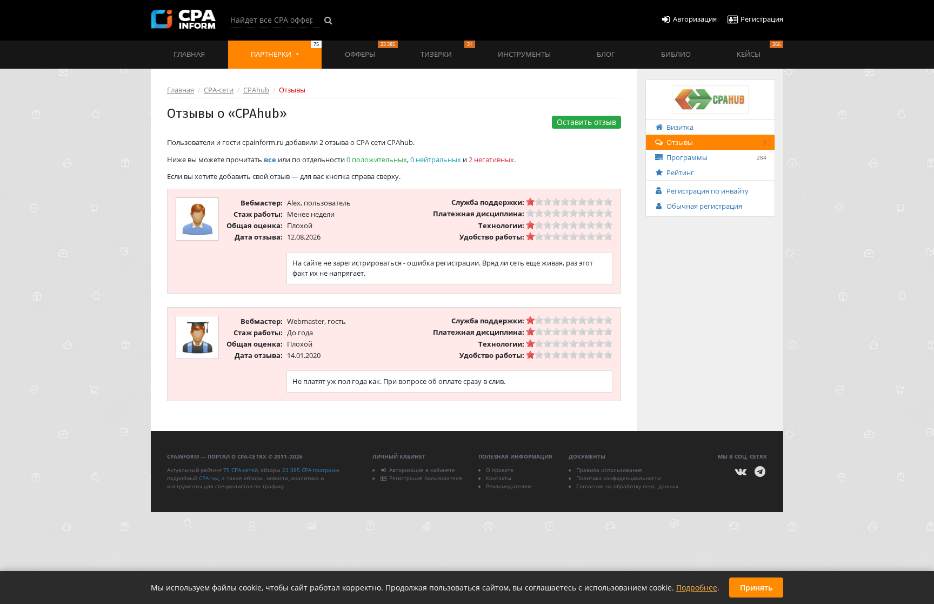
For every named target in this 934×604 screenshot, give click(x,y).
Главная (189, 54)
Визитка (679, 127)
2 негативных (491, 159)
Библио (676, 54)
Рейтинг (680, 172)
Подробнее (696, 587)
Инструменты (524, 54)
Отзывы (716, 142)
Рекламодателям (508, 486)
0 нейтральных (435, 159)
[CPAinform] (183, 19)
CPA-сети (219, 90)
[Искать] (328, 20)
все (270, 159)
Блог (606, 54)
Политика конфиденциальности (618, 478)
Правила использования (609, 470)
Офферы (370, 50)
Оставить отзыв (586, 122)
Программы (716, 157)
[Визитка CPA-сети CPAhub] (710, 98)
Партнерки (285, 50)
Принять (756, 587)
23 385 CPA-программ (310, 470)
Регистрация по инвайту (707, 191)
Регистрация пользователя (425, 478)
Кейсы (758, 50)
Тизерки (446, 50)
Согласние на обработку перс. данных (627, 486)
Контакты (498, 478)
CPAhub (256, 90)
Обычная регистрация (704, 206)
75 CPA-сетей (240, 470)
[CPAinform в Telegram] (760, 471)
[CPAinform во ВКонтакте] (741, 471)
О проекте (499, 470)
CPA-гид (209, 478)
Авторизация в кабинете (422, 470)
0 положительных (376, 159)
